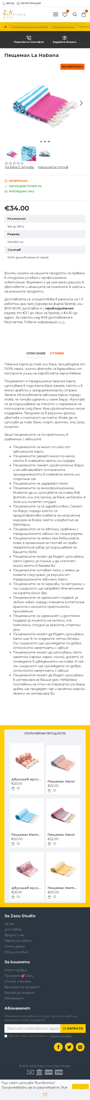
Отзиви (57, 353)
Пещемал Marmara (26, 835)
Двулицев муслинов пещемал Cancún (26, 888)
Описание (35, 353)
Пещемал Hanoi (61, 781)
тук (61, 322)
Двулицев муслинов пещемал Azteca (26, 779)
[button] (8, 103)
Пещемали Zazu (63, 26)
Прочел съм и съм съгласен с (40, 1035)
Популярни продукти (45, 733)
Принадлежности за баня (29, 26)
